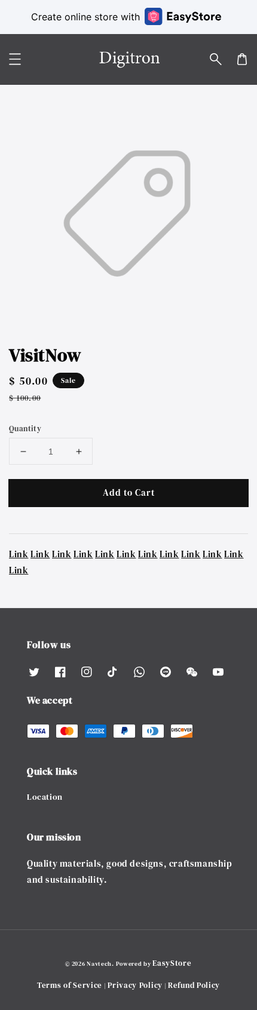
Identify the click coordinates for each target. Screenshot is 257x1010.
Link (18, 554)
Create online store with (85, 17)
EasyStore (171, 963)
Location (45, 797)
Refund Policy (194, 985)
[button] (216, 59)
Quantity (25, 428)
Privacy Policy (135, 985)
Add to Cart (129, 492)
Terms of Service (69, 985)
